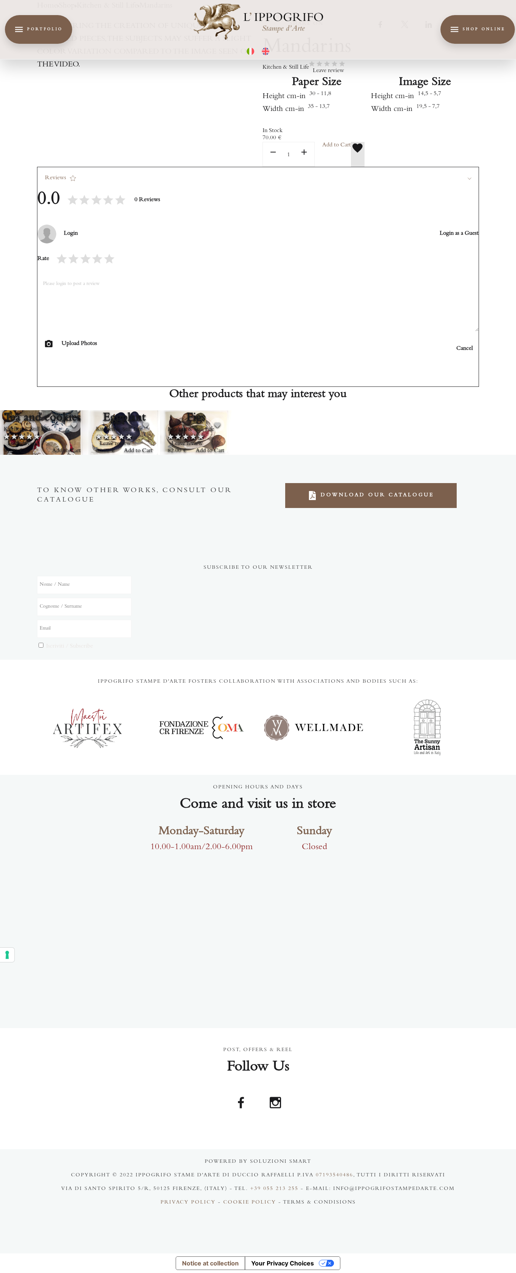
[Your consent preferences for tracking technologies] (7, 955)
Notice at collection (210, 1263)
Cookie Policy (249, 1202)
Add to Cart (336, 145)
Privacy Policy (188, 1202)
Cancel (464, 349)
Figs (196, 418)
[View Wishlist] (358, 154)
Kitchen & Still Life (286, 68)
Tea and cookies (42, 418)
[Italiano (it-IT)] (250, 51)
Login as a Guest (459, 234)
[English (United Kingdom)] (265, 51)
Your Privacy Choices (282, 1263)
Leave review (328, 71)
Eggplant (124, 418)
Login (71, 234)
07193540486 (334, 1175)
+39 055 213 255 (274, 1189)
